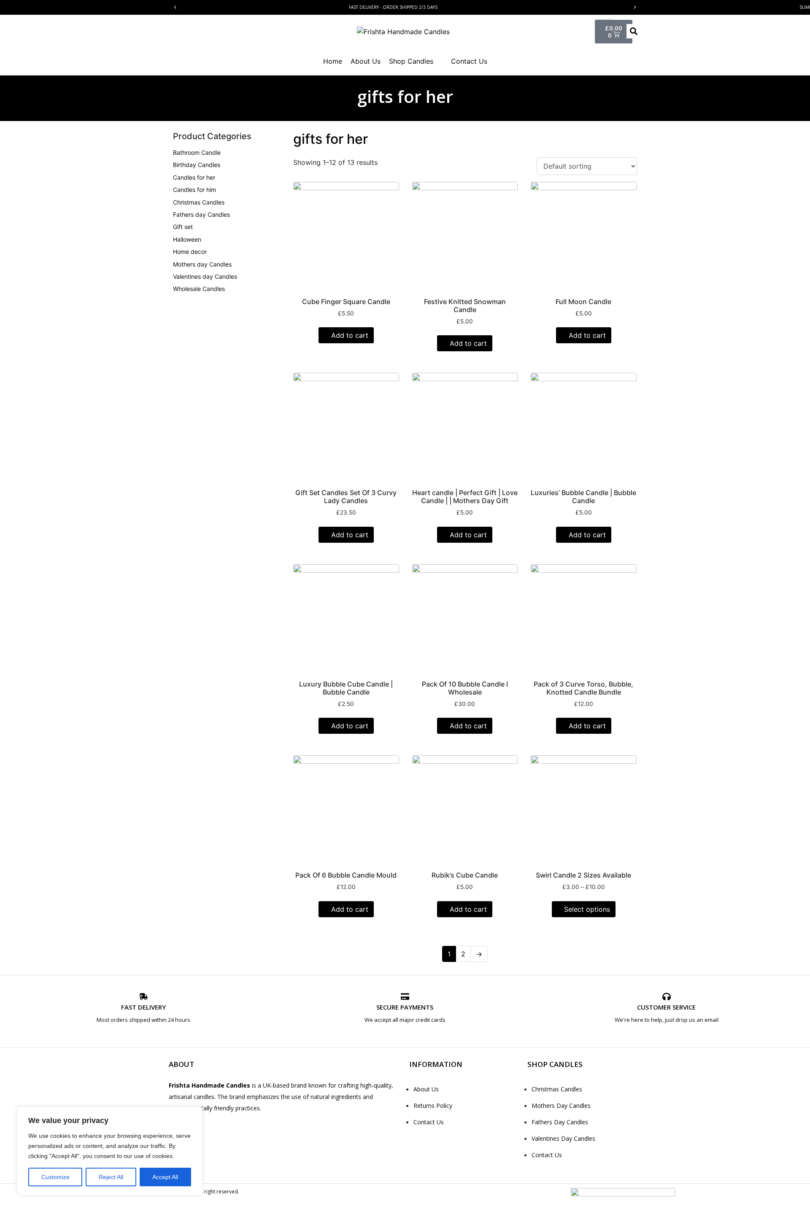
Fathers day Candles (201, 214)
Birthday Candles (196, 164)
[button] (175, 7)
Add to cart (349, 335)
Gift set (183, 226)
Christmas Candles (198, 202)
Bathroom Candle (197, 152)
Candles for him (194, 189)
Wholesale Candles (199, 288)
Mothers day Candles (202, 264)
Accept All (165, 1177)
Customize (55, 1177)
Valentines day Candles (205, 276)
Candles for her (194, 177)
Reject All (111, 1177)
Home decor (190, 251)
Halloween (187, 239)
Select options (587, 909)
